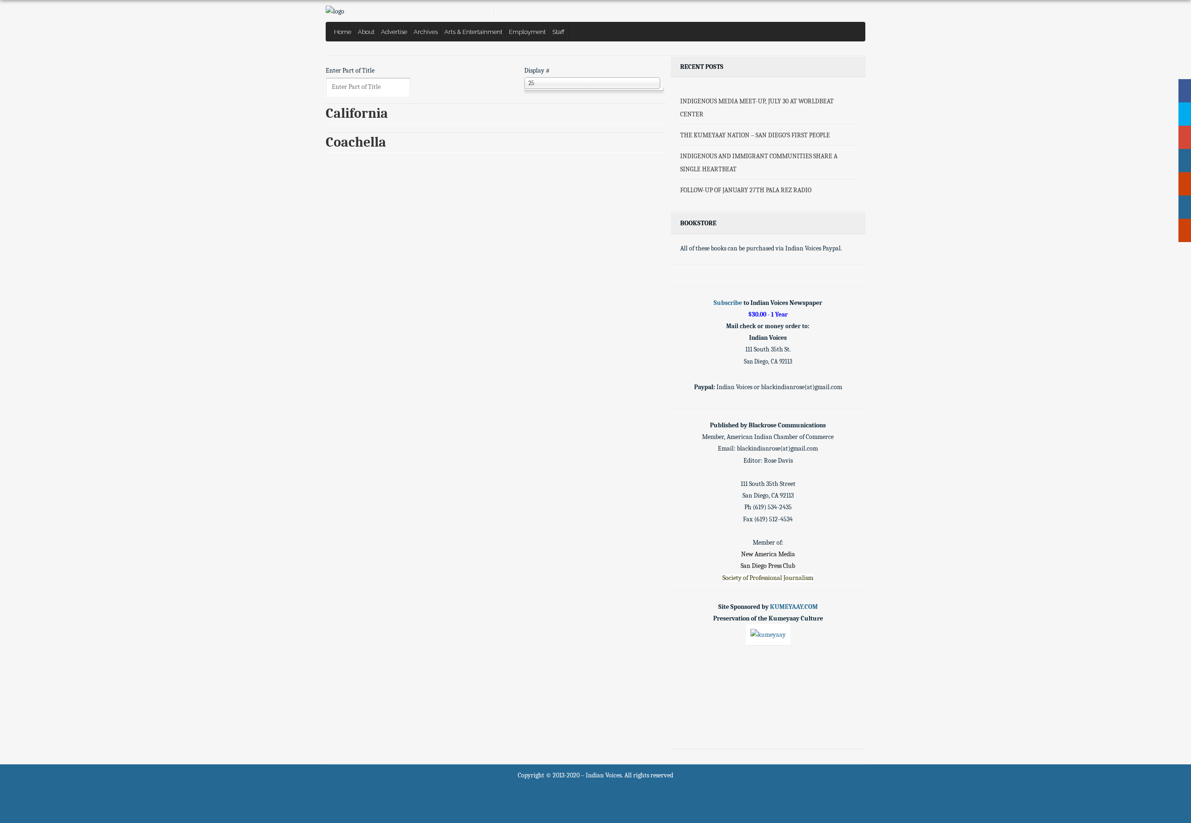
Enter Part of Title (351, 70)
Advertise (394, 31)
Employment (527, 31)
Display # (537, 70)
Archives (426, 31)
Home (342, 31)
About (366, 31)
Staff (558, 31)
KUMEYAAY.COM (794, 607)
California (357, 113)
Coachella (356, 142)
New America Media (768, 554)
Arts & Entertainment (473, 31)
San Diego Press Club (768, 566)
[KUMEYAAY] (768, 635)
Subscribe (728, 303)
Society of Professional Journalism (768, 578)
